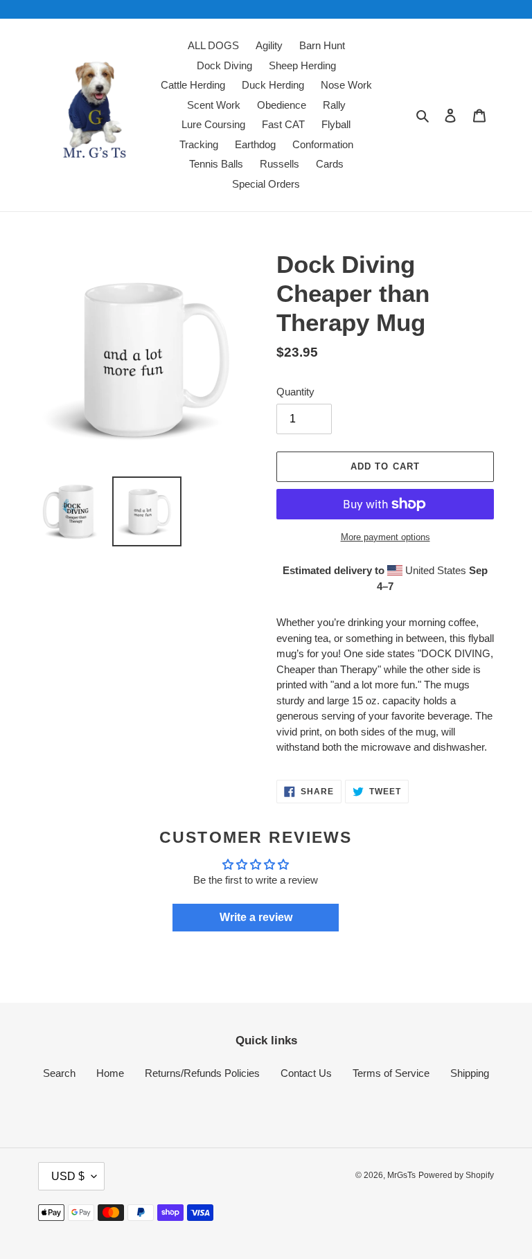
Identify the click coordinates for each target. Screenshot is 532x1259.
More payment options (385, 537)
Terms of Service (391, 1073)
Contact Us (306, 1073)
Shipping (469, 1073)
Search (59, 1073)
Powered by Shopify (456, 1175)
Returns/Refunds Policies (202, 1073)
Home (110, 1073)
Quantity (295, 392)
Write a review (256, 917)
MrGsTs (401, 1175)
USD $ (68, 1176)
